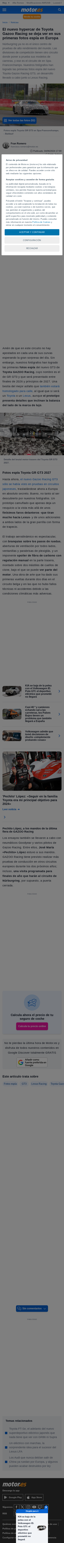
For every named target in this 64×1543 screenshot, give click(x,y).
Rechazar (32, 248)
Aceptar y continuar (32, 232)
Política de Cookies (41, 222)
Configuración (32, 240)
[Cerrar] (46, 1507)
